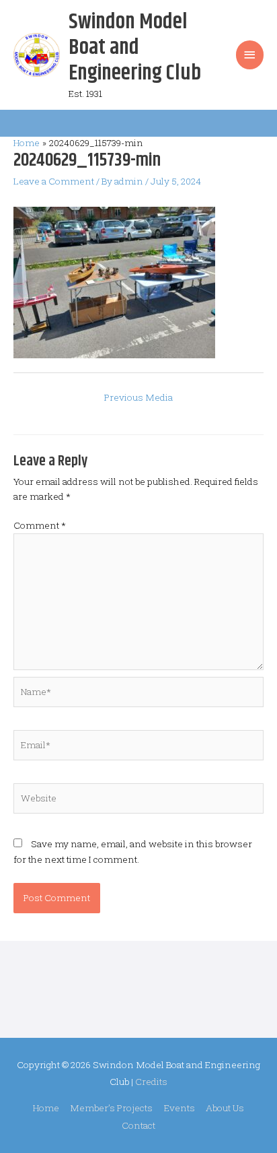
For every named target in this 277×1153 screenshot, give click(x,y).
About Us (225, 1108)
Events (179, 1108)
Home (46, 1108)
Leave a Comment (53, 181)
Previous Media (138, 397)
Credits (151, 1082)
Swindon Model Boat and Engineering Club (135, 47)
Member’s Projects (111, 1108)
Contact (138, 1125)
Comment (39, 525)
